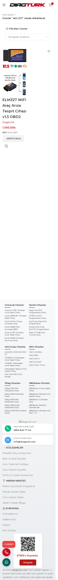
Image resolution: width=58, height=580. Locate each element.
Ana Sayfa (8, 14)
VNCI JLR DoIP (35, 362)
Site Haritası (9, 530)
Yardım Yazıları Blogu (14, 502)
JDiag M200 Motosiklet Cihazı (14, 395)
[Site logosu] (28, 4)
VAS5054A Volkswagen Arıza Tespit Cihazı (14, 359)
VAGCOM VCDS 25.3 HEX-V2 (15, 353)
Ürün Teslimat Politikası (15, 464)
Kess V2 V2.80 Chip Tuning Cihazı (37, 334)
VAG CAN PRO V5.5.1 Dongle (13, 375)
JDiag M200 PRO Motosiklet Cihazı (12, 401)
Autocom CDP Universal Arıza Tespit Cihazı (15, 311)
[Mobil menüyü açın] (4, 5)
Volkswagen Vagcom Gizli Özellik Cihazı (15, 370)
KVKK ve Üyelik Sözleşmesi (17, 475)
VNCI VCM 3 (34, 359)
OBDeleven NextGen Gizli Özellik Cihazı (39, 395)
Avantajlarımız (10, 513)
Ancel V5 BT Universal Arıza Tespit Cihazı (14, 334)
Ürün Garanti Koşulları (14, 469)
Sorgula (27, 562)
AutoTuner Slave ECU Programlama (38, 322)
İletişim (6, 525)
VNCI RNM (33, 355)
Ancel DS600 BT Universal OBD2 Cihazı (15, 317)
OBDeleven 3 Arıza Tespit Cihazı (39, 389)
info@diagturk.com (25, 441)
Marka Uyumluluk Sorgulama (18, 486)
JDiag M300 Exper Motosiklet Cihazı (12, 406)
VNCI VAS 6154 (35, 352)
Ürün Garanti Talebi (13, 497)
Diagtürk (8, 122)
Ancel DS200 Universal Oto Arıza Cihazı (14, 339)
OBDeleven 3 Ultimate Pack (38, 401)
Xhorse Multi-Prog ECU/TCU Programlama (39, 328)
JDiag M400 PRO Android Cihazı (15, 412)
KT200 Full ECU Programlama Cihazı (37, 317)
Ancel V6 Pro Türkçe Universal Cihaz (13, 322)
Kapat (9, 544)
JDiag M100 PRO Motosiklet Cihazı (12, 389)
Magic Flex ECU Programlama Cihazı (37, 311)
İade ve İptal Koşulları (14, 458)
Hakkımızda (9, 519)
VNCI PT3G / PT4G (37, 365)
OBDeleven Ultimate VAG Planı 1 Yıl (39, 412)
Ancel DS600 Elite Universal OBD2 (12, 328)
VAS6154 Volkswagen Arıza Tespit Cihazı (14, 364)
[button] (13, 138)
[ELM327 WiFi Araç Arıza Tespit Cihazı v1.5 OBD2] (14, 59)
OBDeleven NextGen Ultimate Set (37, 406)
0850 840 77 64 (22, 430)
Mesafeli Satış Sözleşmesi (16, 453)
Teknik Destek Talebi (13, 491)
